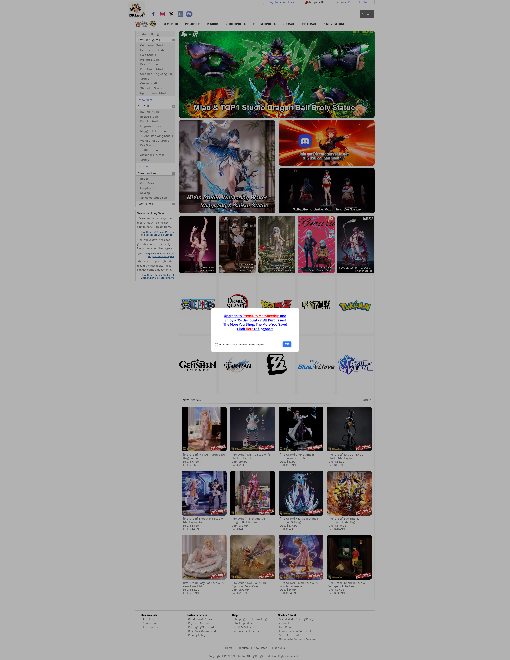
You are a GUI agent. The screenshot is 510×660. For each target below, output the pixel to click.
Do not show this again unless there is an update (241, 344)
